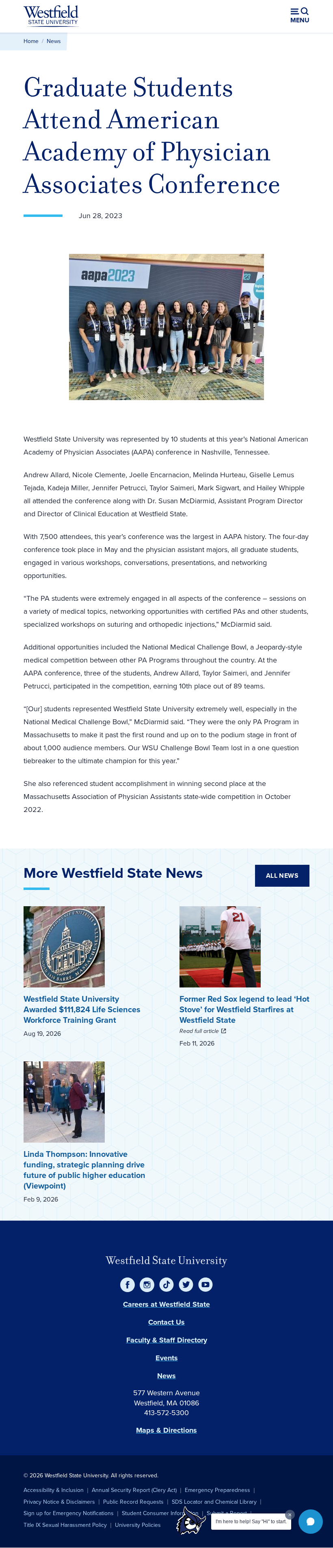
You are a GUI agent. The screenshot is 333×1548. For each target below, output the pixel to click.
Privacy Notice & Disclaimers (59, 1502)
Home (31, 41)
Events (167, 1358)
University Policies (138, 1525)
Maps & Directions (166, 1430)
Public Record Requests (133, 1502)
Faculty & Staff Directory (166, 1340)
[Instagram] (147, 1284)
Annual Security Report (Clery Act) (134, 1490)
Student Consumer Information (160, 1513)
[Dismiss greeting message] (290, 1515)
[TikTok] (166, 1284)
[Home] (51, 16)
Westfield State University (166, 1260)
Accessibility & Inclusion (54, 1490)
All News (282, 875)
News (54, 41)
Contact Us (166, 1322)
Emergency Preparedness (217, 1490)
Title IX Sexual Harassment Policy (65, 1525)
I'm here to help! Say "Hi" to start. (251, 1521)
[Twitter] (186, 1284)
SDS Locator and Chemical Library (214, 1502)
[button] (310, 1521)
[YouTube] (205, 1284)
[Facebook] (127, 1284)
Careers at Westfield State (166, 1304)
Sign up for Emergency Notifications (69, 1513)
